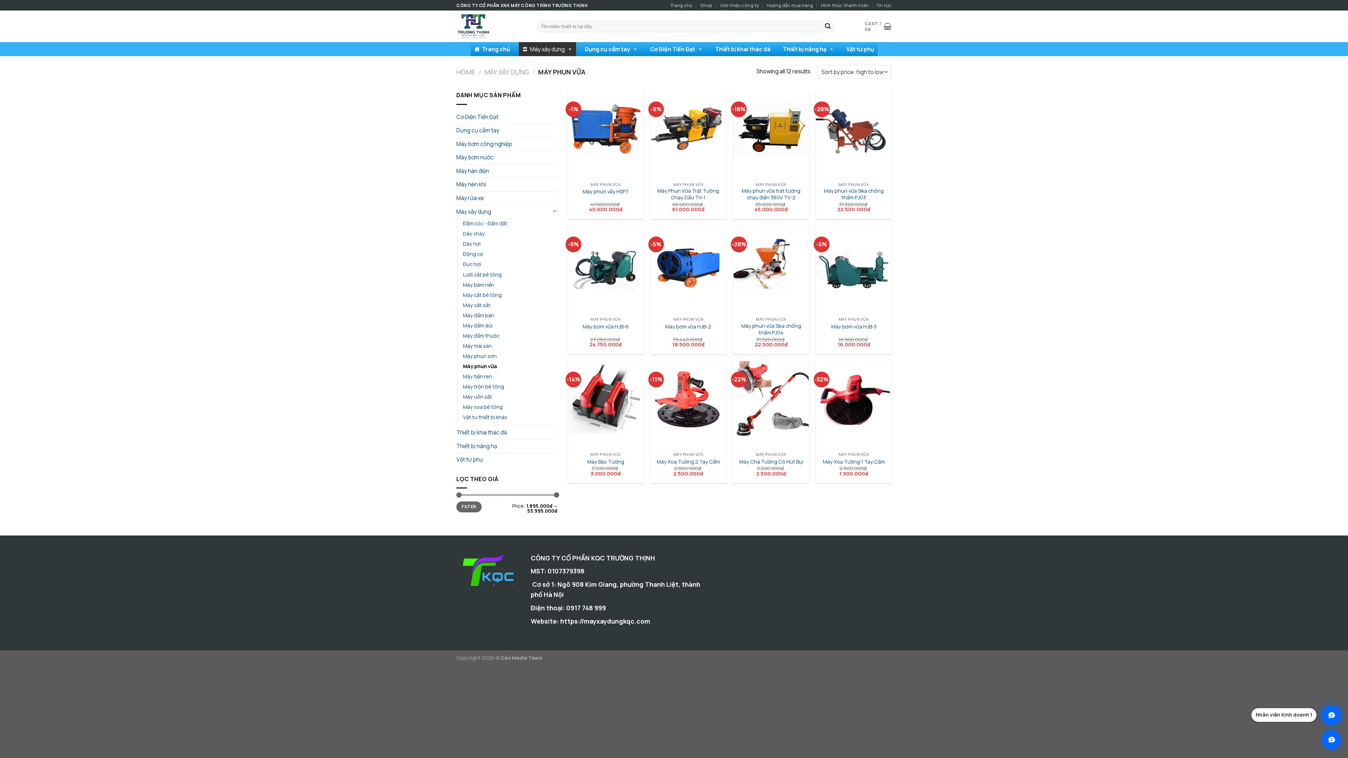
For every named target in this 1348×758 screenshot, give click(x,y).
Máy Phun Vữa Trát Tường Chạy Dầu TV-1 (688, 194)
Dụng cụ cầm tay (607, 49)
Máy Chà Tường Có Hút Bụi (771, 462)
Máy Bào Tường (605, 462)
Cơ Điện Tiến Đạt (672, 49)
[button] (570, 49)
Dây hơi (472, 243)
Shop (706, 5)
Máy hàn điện (472, 171)
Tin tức (884, 5)
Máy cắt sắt (476, 305)
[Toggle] (554, 211)
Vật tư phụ (860, 49)
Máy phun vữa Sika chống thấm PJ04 (771, 329)
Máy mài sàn (477, 346)
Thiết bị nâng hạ (804, 49)
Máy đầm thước (481, 335)
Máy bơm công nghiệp (484, 144)
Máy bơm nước (475, 157)
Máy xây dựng (547, 49)
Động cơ (473, 254)
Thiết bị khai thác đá (743, 49)
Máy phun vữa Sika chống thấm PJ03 (854, 194)
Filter (469, 507)
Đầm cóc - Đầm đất (485, 223)
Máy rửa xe (470, 198)
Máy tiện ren (477, 376)
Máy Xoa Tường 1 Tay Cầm (854, 462)
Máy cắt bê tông (482, 295)
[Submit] (828, 27)
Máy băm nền (478, 284)
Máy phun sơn (480, 356)
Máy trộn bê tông (483, 386)
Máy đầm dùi (478, 325)
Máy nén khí (471, 184)
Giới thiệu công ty (739, 5)
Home (465, 72)
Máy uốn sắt (477, 396)
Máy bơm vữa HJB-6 (606, 327)
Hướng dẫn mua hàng (790, 5)
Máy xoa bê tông (483, 407)
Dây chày (474, 233)
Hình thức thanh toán (845, 5)
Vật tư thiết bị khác (485, 417)
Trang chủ (681, 5)
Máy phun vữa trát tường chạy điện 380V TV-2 (771, 194)
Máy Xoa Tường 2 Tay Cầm (688, 462)
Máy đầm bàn (478, 315)
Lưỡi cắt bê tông (482, 274)
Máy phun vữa (480, 366)
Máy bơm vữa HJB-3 (854, 327)
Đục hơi (472, 264)
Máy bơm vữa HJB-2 (688, 327)
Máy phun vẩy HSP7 (605, 191)
